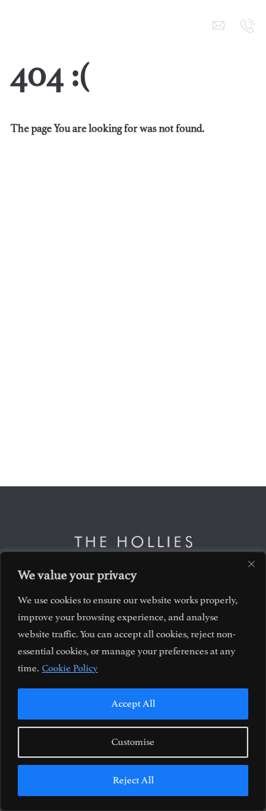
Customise (133, 742)
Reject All (133, 780)
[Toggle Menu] (18, 25)
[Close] (251, 563)
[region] (133, 681)
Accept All (133, 703)
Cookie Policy (70, 668)
